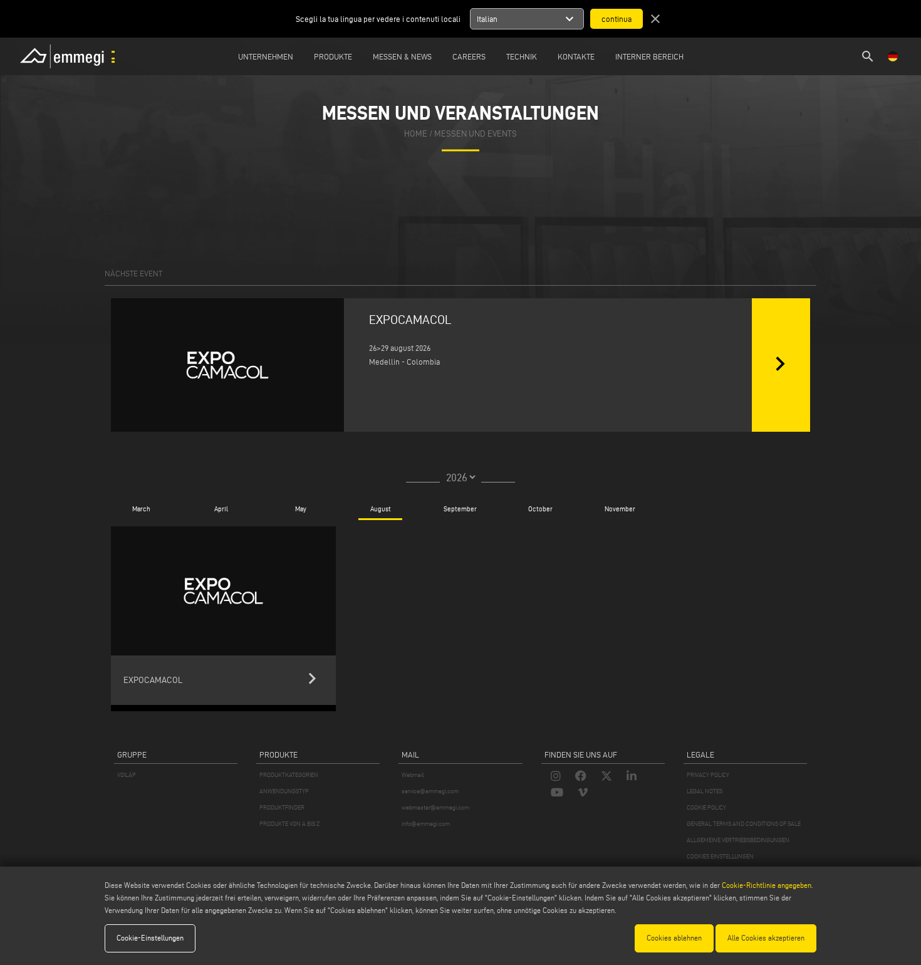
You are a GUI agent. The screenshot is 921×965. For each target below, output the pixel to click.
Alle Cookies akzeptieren (765, 938)
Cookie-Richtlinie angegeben (766, 885)
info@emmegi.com (426, 823)
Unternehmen (265, 56)
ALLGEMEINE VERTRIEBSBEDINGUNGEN (738, 840)
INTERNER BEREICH (649, 56)
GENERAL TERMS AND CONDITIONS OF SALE (744, 823)
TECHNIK (521, 56)
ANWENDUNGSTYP (284, 791)
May (300, 509)
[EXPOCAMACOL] (227, 365)
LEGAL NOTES (704, 791)
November (620, 509)
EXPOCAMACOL (410, 319)
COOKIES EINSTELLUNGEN (720, 856)
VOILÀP (126, 774)
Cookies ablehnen (674, 938)
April (221, 509)
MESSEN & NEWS (402, 56)
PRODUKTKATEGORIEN (288, 774)
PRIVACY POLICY (708, 774)
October (540, 509)
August (380, 509)
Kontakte (576, 56)
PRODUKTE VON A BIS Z (289, 823)
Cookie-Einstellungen (150, 938)
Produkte (333, 56)
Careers (469, 56)
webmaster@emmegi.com (435, 807)
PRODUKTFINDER (281, 807)
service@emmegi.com (430, 791)
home (415, 133)
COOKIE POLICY (706, 807)
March (141, 509)
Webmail (413, 774)
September (460, 509)
